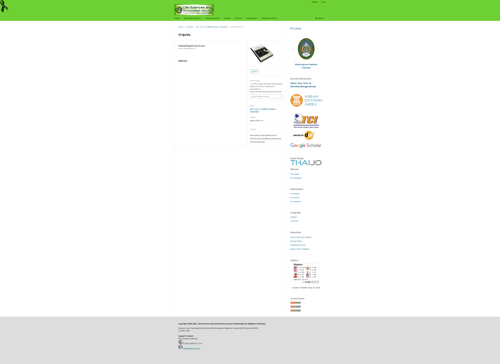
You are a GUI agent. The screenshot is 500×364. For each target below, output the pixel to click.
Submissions (251, 18)
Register (315, 2)
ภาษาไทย (294, 221)
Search (320, 18)
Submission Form (297, 245)
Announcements (212, 18)
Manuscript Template (299, 249)
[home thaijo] (306, 164)
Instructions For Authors (301, 237)
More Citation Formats (260, 96)
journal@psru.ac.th (191, 348)
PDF (255, 71)
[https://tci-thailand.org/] (306, 129)
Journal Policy (296, 241)
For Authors (295, 197)
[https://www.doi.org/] (303, 139)
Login (323, 2)
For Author (295, 174)
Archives (238, 18)
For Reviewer (296, 178)
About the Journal (192, 18)
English (293, 217)
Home (177, 18)
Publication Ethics (269, 18)
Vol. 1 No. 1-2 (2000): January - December (212, 27)
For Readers (295, 193)
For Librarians (295, 201)
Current (227, 18)
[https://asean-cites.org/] (306, 106)
